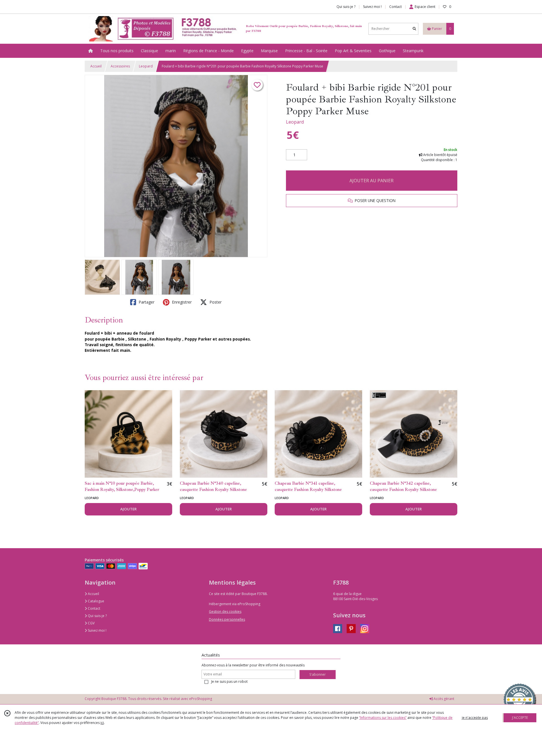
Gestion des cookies (225, 611)
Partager (145, 302)
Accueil (96, 66)
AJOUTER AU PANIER (371, 180)
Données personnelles (227, 619)
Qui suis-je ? (97, 615)
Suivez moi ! (96, 630)
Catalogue (95, 601)
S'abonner (317, 674)
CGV (91, 623)
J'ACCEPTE (520, 717)
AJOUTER (128, 509)
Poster (215, 302)
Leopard (146, 66)
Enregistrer (181, 302)
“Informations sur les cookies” (382, 717)
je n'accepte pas (475, 717)
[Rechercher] (414, 28)
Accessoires (120, 66)
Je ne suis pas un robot (229, 681)
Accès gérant (443, 698)
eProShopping (200, 698)
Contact (395, 6)
